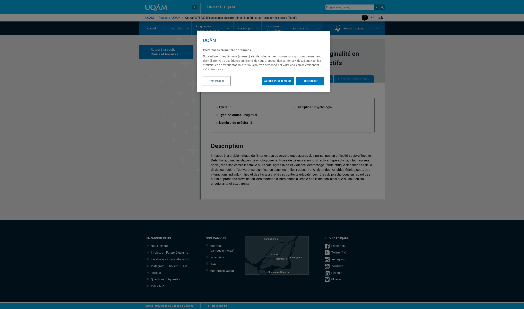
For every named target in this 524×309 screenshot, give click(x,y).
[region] (263, 61)
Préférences (217, 80)
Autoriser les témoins (277, 80)
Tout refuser (310, 80)
